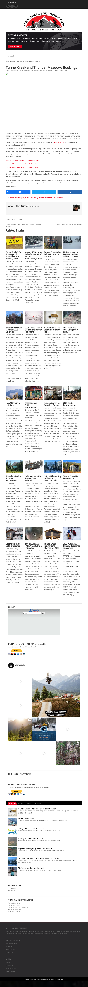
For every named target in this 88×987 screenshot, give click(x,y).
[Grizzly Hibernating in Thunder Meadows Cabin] (53, 467)
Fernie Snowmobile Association (18, 907)
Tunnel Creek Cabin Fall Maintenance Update (52, 254)
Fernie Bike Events (14, 905)
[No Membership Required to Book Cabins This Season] (72, 243)
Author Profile (34, 206)
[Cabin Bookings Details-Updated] (14, 535)
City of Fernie (12, 888)
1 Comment (48, 830)
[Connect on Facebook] (12, 6)
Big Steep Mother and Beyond (31, 868)
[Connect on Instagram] (16, 6)
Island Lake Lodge (14, 911)
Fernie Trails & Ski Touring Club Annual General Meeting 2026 (13, 255)
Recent (20, 803)
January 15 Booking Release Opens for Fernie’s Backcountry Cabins (33, 255)
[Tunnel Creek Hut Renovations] (72, 467)
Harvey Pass (31, 811)
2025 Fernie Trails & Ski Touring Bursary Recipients (33, 329)
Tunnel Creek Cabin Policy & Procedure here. (22, 168)
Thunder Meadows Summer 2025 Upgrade (14, 329)
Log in (8, 962)
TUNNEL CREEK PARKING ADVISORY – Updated (33, 545)
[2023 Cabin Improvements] (72, 394)
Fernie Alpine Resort (14, 903)
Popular (12, 803)
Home (8, 61)
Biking (25, 821)
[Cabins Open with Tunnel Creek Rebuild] (34, 467)
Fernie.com (11, 890)
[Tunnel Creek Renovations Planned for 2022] (53, 535)
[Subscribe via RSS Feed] (8, 6)
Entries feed (9, 965)
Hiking (30, 850)
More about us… (63, 933)
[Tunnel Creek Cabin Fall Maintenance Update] (53, 243)
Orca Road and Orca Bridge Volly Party (70, 329)
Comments (28, 803)
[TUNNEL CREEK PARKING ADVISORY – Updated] (34, 535)
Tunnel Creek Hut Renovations (71, 477)
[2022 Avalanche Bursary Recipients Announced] (72, 535)
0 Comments (54, 821)
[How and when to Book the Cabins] (53, 394)
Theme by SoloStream (57, 979)
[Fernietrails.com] (44, 30)
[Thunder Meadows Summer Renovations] (14, 467)
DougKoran (32, 821)
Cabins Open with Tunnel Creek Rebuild (33, 478)
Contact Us (9, 952)
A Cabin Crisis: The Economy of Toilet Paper (52, 329)
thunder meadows (45, 198)
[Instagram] (30, 691)
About (24, 811)
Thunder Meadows (24, 70)
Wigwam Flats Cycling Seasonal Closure (35, 848)
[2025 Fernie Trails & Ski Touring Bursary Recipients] (34, 319)
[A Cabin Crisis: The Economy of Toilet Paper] (53, 319)
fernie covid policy (31, 198)
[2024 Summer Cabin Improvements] (34, 394)
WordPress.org (10, 971)
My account (9, 946)
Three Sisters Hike (26, 818)
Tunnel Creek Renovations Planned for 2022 (51, 545)
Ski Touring (14, 70)
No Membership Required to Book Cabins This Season (71, 254)
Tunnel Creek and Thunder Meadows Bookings (41, 67)
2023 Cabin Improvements (69, 404)
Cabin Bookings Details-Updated (13, 544)
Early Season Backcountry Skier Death (69, 224)
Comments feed (11, 968)
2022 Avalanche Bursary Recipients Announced (71, 545)
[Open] (20, 681)
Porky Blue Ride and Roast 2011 (31, 828)
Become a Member (12, 943)
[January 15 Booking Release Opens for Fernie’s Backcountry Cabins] (34, 243)
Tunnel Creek (35, 70)
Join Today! (15, 46)
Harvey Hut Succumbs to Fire (30, 838)
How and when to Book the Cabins (51, 404)
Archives (37, 803)
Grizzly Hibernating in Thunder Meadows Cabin (52, 478)
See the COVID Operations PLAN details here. (22, 160)
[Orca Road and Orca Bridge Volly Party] (72, 319)
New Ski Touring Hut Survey (13, 404)
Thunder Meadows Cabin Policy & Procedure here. (24, 164)
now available (59, 142)
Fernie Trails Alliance (14, 909)
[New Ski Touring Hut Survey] (14, 394)
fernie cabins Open (17, 198)
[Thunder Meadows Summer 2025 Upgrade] (14, 319)
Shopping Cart (10, 949)
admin (43, 70)
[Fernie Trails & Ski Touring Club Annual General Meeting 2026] (14, 243)
